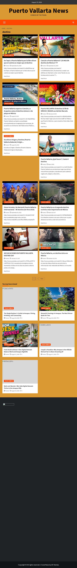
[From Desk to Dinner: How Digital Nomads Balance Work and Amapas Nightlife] (20, 335)
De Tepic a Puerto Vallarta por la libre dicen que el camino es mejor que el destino (20, 61)
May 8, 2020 (51, 164)
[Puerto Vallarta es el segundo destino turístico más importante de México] (57, 193)
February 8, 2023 (52, 114)
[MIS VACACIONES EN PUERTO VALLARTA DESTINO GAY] (20, 239)
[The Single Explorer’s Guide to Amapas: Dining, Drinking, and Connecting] (20, 299)
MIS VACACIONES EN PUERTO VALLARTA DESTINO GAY (18, 254)
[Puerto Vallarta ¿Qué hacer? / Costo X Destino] (57, 145)
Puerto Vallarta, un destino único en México (54, 254)
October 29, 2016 (52, 258)
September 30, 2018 (16, 212)
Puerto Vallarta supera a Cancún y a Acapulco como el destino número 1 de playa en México (18, 111)
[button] (73, 22)
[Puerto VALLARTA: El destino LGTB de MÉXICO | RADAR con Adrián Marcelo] (57, 94)
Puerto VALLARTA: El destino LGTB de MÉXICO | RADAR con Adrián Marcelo (54, 109)
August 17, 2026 (15, 354)
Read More (7, 76)
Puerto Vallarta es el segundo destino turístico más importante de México (55, 208)
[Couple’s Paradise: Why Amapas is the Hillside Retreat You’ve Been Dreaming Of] (57, 335)
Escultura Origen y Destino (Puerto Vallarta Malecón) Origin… (17, 141)
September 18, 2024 (53, 66)
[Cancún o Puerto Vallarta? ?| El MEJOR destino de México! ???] (57, 46)
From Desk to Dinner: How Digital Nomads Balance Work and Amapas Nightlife (18, 351)
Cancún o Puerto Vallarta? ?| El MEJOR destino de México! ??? (55, 61)
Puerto (7, 66)
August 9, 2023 (15, 116)
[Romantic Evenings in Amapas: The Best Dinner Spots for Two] (57, 299)
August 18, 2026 (52, 318)
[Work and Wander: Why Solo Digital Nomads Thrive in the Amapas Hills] (20, 372)
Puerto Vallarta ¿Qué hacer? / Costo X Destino (55, 160)
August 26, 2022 (15, 145)
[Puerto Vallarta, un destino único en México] (57, 239)
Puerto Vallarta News (38, 10)
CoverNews (45, 565)
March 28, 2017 (52, 212)
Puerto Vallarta (9, 55)
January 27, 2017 (15, 258)
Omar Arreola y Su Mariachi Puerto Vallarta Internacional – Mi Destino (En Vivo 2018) (20, 208)
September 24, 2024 (16, 66)
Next (42, 279)
